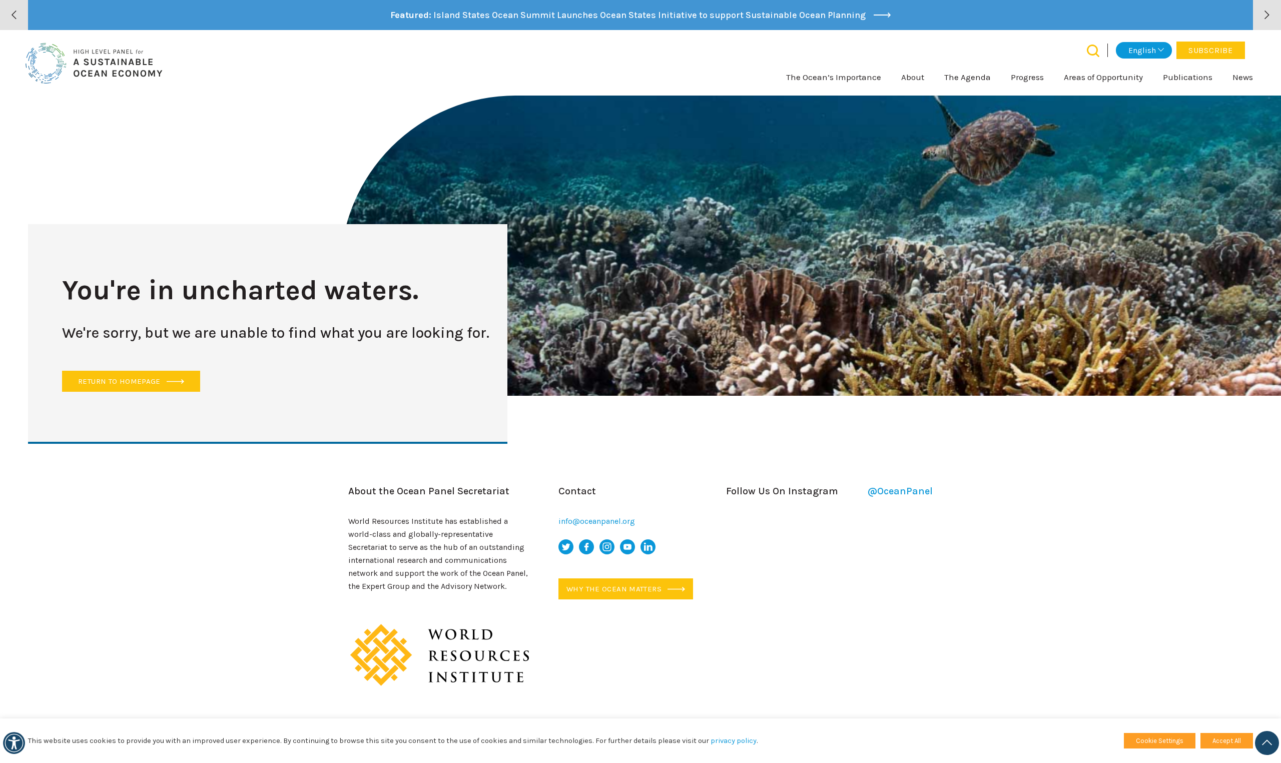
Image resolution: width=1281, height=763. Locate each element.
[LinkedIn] (648, 546)
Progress (1027, 77)
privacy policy (734, 740)
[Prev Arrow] (14, 15)
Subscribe (1210, 50)
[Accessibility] (14, 743)
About (912, 77)
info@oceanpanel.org (596, 521)
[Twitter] (565, 546)
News (1242, 77)
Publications (1187, 77)
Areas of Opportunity (1103, 77)
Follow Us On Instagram (829, 491)
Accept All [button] (1226, 740)
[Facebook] (586, 546)
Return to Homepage (120, 381)
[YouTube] (627, 546)
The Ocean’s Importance (833, 77)
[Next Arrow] (1267, 15)
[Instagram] (606, 546)
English (1142, 50)
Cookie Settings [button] (1159, 740)
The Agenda (967, 77)
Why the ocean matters (615, 588)
